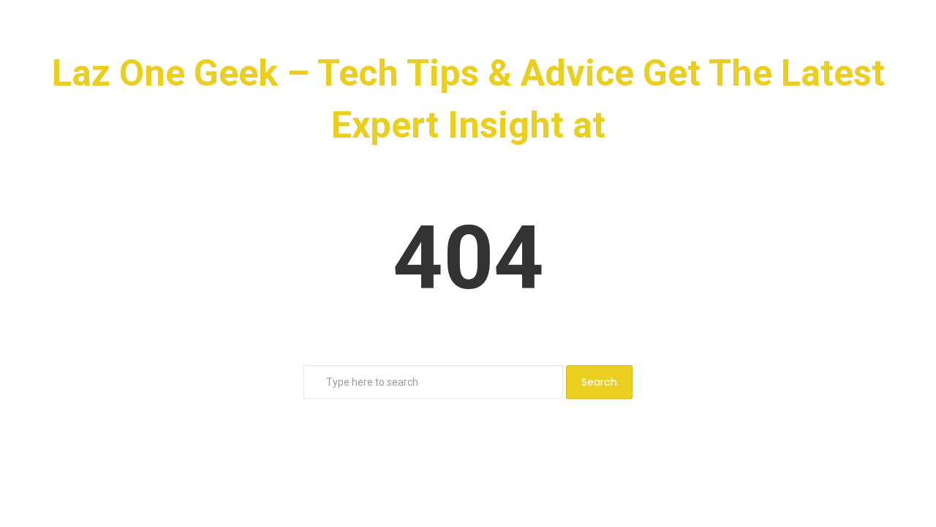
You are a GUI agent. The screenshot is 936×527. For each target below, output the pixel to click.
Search (599, 382)
